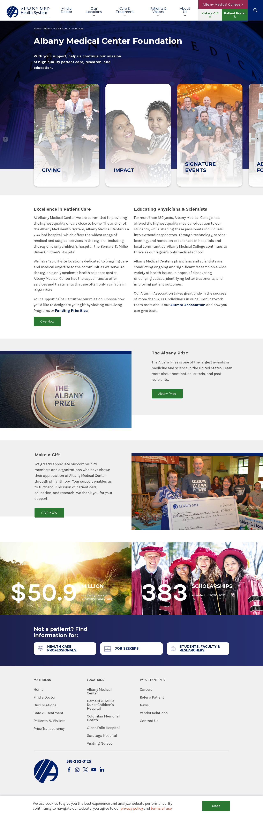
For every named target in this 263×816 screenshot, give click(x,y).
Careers (146, 689)
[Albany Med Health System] (28, 12)
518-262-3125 (79, 761)
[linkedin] (101, 770)
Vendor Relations (154, 713)
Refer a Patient (152, 697)
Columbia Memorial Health (103, 718)
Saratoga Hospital (102, 735)
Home (37, 28)
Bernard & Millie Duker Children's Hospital (100, 704)
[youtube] (93, 770)
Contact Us (149, 721)
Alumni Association (187, 305)
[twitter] (85, 770)
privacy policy (132, 808)
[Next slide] (257, 139)
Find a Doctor (66, 10)
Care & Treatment (125, 10)
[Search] (255, 10)
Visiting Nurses (99, 743)
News (144, 705)
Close (216, 806)
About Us (185, 10)
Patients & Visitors (158, 10)
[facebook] (69, 770)
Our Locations (94, 10)
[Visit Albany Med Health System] (46, 783)
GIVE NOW (49, 513)
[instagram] (77, 770)
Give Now (47, 321)
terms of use (161, 808)
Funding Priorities (71, 310)
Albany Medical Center (99, 691)
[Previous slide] (5, 139)
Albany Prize (167, 394)
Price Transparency (49, 728)
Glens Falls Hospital (103, 728)
